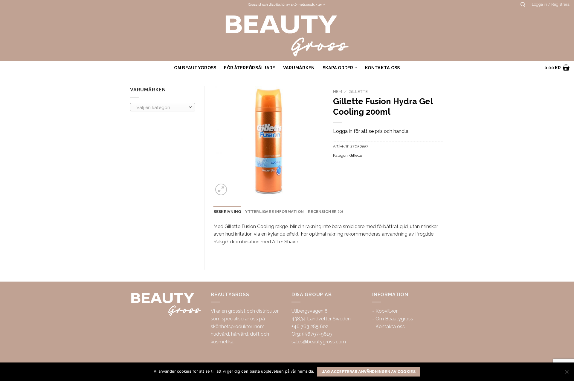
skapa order (338, 67)
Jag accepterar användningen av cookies (369, 371)
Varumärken (299, 67)
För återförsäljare (249, 67)
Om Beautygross (195, 67)
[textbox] (161, 107)
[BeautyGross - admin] (287, 35)
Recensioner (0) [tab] (325, 211)
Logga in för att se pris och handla (370, 131)
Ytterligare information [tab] (274, 211)
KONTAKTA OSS (382, 67)
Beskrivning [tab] (227, 211)
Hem (337, 91)
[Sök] (522, 4)
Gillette (358, 91)
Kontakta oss (390, 326)
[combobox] (162, 107)
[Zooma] (221, 189)
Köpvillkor (386, 311)
